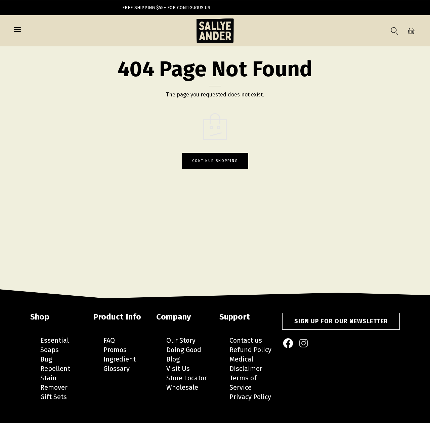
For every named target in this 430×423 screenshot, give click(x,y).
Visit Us (178, 369)
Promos (115, 350)
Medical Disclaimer (245, 364)
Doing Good (183, 350)
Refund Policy (250, 350)
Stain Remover (54, 382)
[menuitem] (288, 343)
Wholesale (182, 387)
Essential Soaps (54, 345)
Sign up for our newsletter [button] (341, 321)
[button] (17, 31)
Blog (173, 359)
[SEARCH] (393, 31)
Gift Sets (53, 397)
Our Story (181, 340)
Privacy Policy (250, 397)
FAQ (109, 340)
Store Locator (186, 378)
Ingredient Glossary (119, 364)
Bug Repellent (55, 364)
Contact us (245, 340)
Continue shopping (215, 161)
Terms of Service (243, 382)
